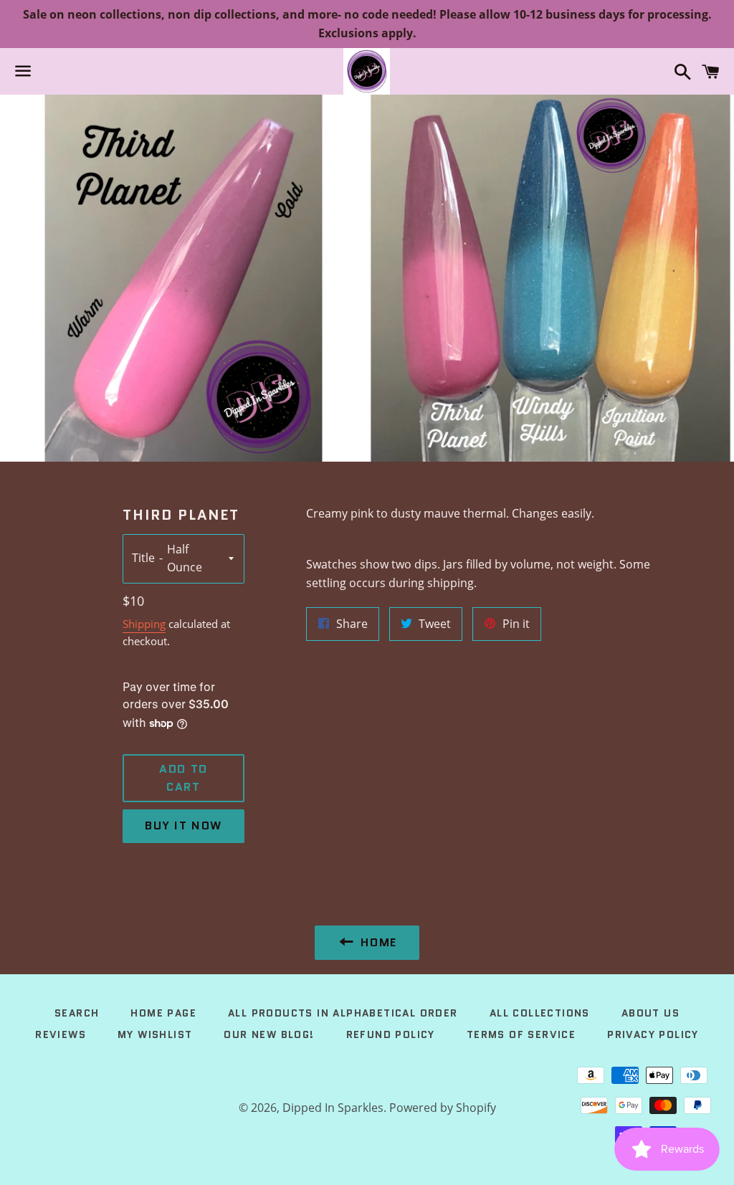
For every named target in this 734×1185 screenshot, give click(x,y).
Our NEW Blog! (269, 1034)
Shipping (144, 624)
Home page (163, 1013)
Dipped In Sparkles (332, 1107)
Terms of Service (521, 1034)
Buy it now (183, 825)
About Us (650, 1013)
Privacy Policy (653, 1034)
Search (76, 1013)
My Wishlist (155, 1034)
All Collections (540, 1013)
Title (143, 558)
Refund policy (390, 1034)
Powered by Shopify (442, 1107)
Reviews (60, 1034)
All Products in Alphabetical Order (343, 1013)
